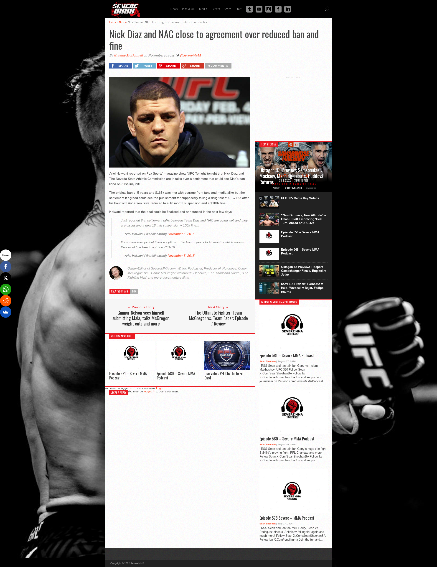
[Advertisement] (293, 107)
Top (134, 291)
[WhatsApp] (5, 289)
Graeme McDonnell (128, 55)
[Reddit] (5, 300)
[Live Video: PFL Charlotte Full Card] (227, 369)
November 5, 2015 (181, 234)
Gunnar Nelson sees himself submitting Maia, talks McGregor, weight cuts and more (141, 318)
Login (159, 388)
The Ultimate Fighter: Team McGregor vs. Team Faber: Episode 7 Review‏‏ (218, 318)
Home (113, 22)
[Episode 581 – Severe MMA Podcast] (132, 369)
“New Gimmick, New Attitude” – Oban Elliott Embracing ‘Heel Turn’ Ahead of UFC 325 (303, 219)
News (122, 22)
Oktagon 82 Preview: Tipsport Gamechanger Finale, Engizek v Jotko (303, 270)
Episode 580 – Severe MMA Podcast (176, 376)
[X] (5, 278)
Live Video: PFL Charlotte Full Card (224, 376)
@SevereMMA (190, 55)
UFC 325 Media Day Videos (300, 198)
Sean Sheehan (267, 361)
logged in (149, 391)
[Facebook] (5, 266)
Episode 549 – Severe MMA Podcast (300, 251)
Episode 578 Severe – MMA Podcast (286, 518)
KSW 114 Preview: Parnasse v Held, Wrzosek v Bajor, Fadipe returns (302, 287)
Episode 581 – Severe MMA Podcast (128, 376)
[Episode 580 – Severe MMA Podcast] (179, 369)
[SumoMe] (5, 312)
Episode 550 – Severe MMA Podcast (300, 234)
